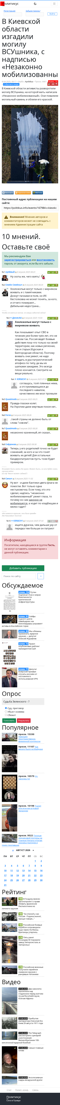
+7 (53, 272)
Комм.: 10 (53, 81)
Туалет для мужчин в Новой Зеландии (29, 808)
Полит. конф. (22, 1089)
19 (17, 875)
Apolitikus (29, 81)
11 (11, 870)
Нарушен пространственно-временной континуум (29, 739)
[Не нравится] (56, 84)
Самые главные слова (30, 1049)
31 (5, 885)
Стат (9, 1089)
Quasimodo (11, 399)
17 (5, 875)
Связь (35, 1089)
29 (35, 880)
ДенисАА (17, 317)
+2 (53, 318)
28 (29, 880)
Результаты (23, 720)
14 (29, 870)
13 (23, 870)
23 (41, 875)
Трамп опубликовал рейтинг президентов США (29, 646)
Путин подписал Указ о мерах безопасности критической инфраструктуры (29, 597)
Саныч (8, 478)
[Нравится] (49, 84)
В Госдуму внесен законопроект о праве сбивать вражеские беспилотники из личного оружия (21, 903)
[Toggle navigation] (54, 4)
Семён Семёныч (13, 284)
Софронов (10, 444)
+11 (53, 399)
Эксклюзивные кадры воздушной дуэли (30, 1078)
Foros (8, 415)
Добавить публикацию (23, 568)
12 (17, 870)
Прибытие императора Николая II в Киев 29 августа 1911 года (30, 1021)
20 (23, 875)
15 (35, 870)
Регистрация (9, 11)
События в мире (11, 84)
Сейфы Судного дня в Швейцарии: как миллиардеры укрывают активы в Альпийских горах (22, 621)
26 (17, 880)
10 (5, 870)
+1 (53, 379)
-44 (52, 84)
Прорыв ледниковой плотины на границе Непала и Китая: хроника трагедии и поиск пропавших (22, 840)
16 (41, 870)
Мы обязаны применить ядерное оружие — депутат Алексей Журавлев (29, 635)
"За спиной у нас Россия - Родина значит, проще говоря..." (29, 916)
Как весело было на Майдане (30, 747)
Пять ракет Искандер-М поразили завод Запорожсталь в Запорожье (29, 941)
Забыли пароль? (33, 11)
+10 (53, 285)
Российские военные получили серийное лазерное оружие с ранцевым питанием (30, 971)
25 (11, 880)
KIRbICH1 (21, 379)
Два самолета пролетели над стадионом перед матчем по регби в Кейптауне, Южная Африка (30, 993)
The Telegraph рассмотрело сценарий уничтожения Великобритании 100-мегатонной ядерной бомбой (21, 1038)
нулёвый (10, 272)
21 (29, 875)
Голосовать (9, 720)
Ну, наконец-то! (28, 777)
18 (11, 875)
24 (5, 880)
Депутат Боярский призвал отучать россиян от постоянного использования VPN (28, 674)
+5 (53, 479)
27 (23, 880)
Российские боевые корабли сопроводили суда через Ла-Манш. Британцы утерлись (30, 928)
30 (41, 880)
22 (35, 875)
